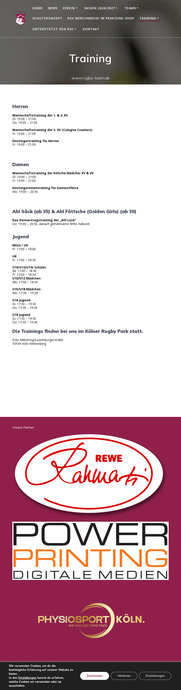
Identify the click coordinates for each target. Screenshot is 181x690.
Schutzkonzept (47, 18)
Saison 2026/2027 (99, 8)
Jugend (20, 236)
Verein (69, 8)
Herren (20, 106)
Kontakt (91, 29)
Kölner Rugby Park (106, 331)
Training (147, 18)
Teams (130, 8)
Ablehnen (124, 676)
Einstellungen (27, 678)
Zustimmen (94, 676)
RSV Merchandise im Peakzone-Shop (101, 18)
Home (37, 8)
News (53, 8)
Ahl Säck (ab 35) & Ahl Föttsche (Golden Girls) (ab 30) (74, 211)
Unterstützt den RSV (53, 29)
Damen (20, 164)
